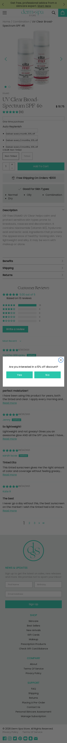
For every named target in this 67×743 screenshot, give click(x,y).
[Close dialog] (60, 360)
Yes (19, 375)
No (47, 375)
